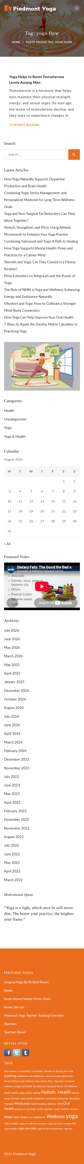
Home (16, 42)
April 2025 (12, 673)
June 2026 (12, 639)
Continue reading (24, 125)
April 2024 (12, 733)
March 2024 (13, 742)
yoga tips (67, 1129)
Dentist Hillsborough (14, 1081)
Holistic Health (56, 1092)
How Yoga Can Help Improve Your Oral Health (38, 317)
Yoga (7, 428)
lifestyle (15, 1099)
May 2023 (12, 794)
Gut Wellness (70, 1086)
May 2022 (12, 863)
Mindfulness (22, 1103)
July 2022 (11, 845)
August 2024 (14, 708)
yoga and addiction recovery (33, 1124)
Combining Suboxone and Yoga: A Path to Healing (41, 241)
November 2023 (16, 768)
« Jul (7, 544)
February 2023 (15, 811)
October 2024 (15, 699)
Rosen (8, 990)
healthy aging (18, 1093)
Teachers (10, 1024)
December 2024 (16, 691)
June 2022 (12, 854)
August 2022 (14, 837)
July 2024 (11, 716)
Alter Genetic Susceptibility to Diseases (23, 1071)
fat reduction (39, 1086)
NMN (59, 1104)
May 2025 (12, 665)
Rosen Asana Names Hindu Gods (27, 999)
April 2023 (12, 802)
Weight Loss (11, 1117)
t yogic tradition (61, 1109)
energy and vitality (23, 1086)
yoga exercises (27, 1128)
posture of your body (25, 1109)
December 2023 (16, 759)
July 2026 (11, 630)
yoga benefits (10, 1129)
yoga (72, 1116)
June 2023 (12, 785)
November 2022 (16, 828)
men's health (26, 1099)
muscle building (38, 1104)
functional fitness (54, 1086)
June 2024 (12, 725)
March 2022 (13, 880)
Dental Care (67, 1076)
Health (9, 411)
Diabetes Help (32, 1081)
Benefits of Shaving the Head (58, 1071)
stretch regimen (44, 1109)
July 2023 (11, 777)
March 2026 (13, 656)
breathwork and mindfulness (31, 1076)
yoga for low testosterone (50, 1129)
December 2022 (16, 819)
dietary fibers (46, 1081)
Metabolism (39, 1099)
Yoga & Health (14, 436)
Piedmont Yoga (24, 1154)
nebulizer (51, 1104)
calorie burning (53, 1076)
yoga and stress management (62, 1124)
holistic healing (32, 1093)
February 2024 (15, 751)
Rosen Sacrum (14, 1007)
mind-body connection (57, 1099)
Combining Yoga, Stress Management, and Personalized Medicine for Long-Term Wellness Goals (39, 200)
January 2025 (14, 682)
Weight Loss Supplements (33, 1117)
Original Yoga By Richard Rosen (26, 982)
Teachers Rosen (15, 1032)
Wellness (55, 1116)
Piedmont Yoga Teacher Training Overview (34, 1015)
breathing (10, 1076)
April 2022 (12, 871)
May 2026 (12, 647)
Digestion (59, 1081)
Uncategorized (15, 419)
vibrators (74, 1109)
